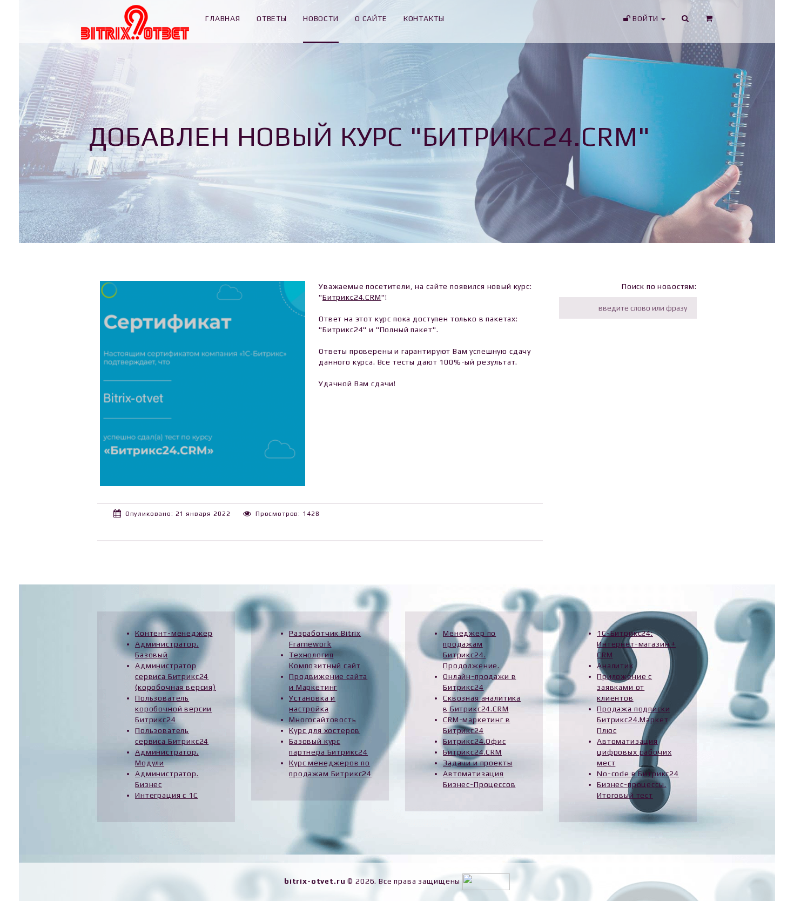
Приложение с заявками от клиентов (624, 687)
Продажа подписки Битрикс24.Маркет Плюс (633, 719)
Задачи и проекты (477, 762)
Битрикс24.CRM (351, 297)
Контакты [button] (424, 18)
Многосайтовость (322, 719)
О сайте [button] (371, 18)
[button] (709, 21)
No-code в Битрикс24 (638, 773)
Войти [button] (645, 18)
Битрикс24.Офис (474, 741)
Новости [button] (321, 18)
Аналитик (615, 665)
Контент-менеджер (173, 633)
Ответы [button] (272, 18)
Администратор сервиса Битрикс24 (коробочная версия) (175, 676)
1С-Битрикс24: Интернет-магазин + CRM (636, 644)
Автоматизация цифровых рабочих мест (634, 752)
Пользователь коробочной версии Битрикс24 (173, 709)
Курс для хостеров (324, 730)
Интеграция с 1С (166, 795)
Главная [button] (222, 18)
